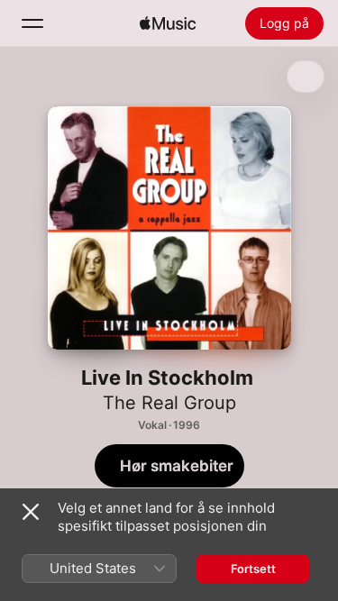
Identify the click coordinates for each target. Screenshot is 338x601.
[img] (168, 23)
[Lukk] (31, 512)
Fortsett (253, 568)
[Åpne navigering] (32, 23)
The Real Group (169, 403)
